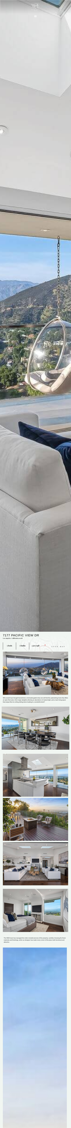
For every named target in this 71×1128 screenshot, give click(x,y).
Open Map (58, 646)
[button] (35, 16)
